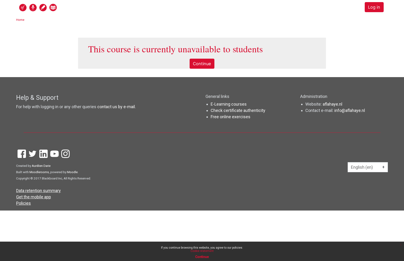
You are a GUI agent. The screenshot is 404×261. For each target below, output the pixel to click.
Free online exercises (230, 116)
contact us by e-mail (116, 106)
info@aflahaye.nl (349, 110)
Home (20, 19)
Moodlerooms (39, 172)
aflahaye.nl (332, 104)
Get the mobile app (33, 196)
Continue (202, 63)
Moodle (72, 172)
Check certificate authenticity (238, 110)
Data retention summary (38, 190)
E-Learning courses (229, 104)
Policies (23, 203)
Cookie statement (202, 251)
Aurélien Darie (41, 166)
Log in (374, 7)
